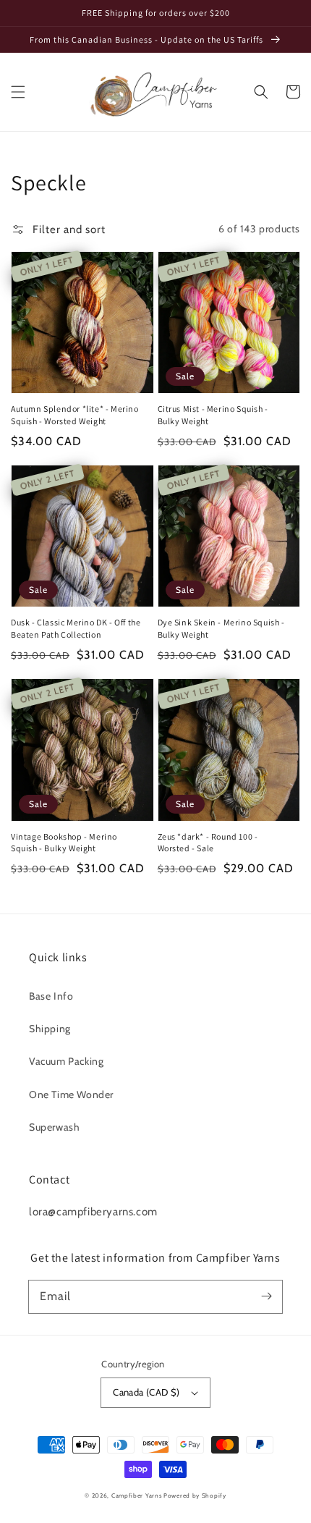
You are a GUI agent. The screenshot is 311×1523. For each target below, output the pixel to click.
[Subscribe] (266, 1296)
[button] (18, 92)
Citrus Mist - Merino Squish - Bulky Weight (213, 414)
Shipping (50, 1028)
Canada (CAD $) (146, 1392)
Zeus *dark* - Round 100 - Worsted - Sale (208, 842)
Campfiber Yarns (136, 1495)
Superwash (54, 1127)
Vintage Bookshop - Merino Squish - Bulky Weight (64, 842)
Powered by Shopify (194, 1495)
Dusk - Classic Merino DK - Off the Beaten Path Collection (75, 628)
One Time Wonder (71, 1094)
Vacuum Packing (66, 1061)
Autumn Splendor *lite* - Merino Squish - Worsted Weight (75, 414)
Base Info (51, 996)
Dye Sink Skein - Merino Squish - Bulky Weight (221, 628)
